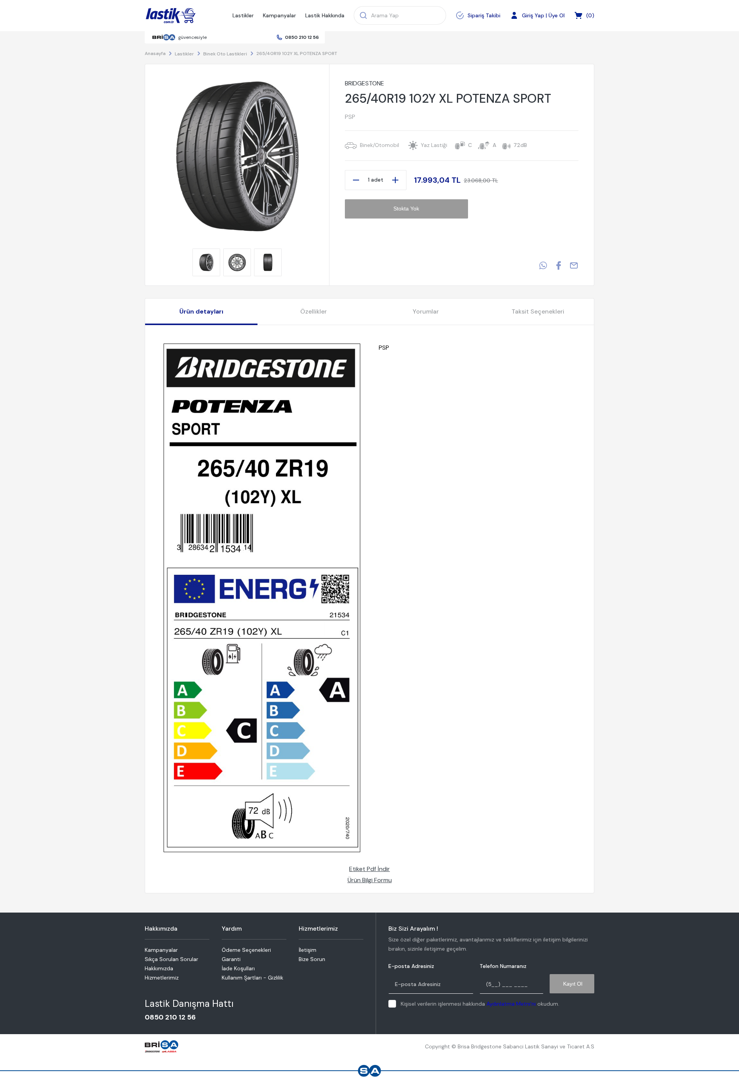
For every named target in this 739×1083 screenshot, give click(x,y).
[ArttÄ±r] (395, 180)
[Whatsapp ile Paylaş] (543, 265)
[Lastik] (171, 16)
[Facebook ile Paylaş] (558, 265)
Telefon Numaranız (503, 966)
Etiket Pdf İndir (369, 869)
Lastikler (243, 15)
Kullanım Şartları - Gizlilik (252, 977)
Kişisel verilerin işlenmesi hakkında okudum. (480, 1003)
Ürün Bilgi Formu (370, 880)
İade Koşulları (238, 968)
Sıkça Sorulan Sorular (171, 959)
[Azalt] (356, 180)
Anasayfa (155, 53)
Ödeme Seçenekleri (246, 949)
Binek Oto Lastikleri (225, 54)
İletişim (307, 949)
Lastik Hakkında (324, 15)
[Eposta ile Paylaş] (573, 265)
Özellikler (313, 311)
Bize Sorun (312, 959)
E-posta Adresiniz (411, 966)
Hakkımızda (159, 968)
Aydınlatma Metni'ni (511, 1003)
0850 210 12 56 (302, 37)
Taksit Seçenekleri (538, 311)
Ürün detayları (201, 311)
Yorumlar (426, 311)
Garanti (231, 959)
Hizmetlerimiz (162, 977)
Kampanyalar (279, 15)
